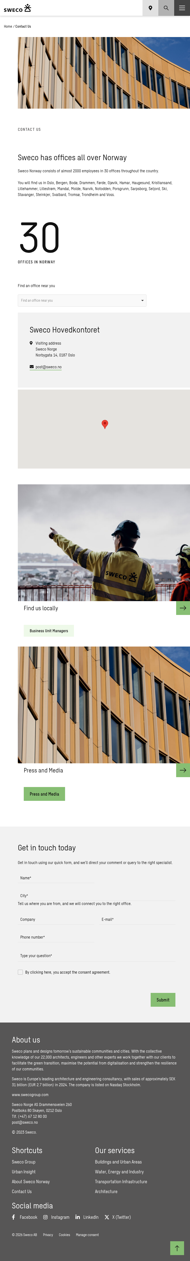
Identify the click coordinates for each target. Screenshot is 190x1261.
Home (8, 26)
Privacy (48, 1235)
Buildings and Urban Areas (118, 1161)
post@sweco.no (49, 366)
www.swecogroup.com (30, 1094)
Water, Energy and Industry (119, 1171)
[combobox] (82, 301)
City (24, 895)
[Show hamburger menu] (182, 8)
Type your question (36, 955)
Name (25, 877)
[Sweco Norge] (17, 8)
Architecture (106, 1191)
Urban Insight (24, 1171)
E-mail (108, 919)
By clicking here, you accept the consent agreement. (67, 972)
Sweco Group (23, 1161)
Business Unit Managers (49, 630)
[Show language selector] (150, 8)
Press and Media (44, 794)
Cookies (64, 1235)
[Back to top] (177, 1248)
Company (27, 919)
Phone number (32, 937)
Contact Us (22, 1191)
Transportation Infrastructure (121, 1181)
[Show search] (166, 8)
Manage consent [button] (87, 1235)
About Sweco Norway (31, 1181)
